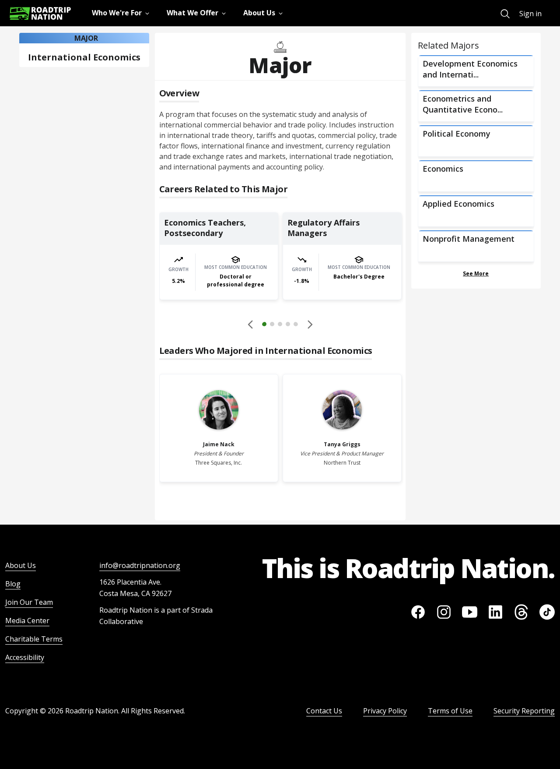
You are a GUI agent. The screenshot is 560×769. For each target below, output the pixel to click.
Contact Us (324, 711)
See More (476, 273)
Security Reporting (524, 711)
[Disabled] (250, 324)
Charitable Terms (34, 639)
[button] (280, 325)
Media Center (27, 620)
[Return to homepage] (40, 13)
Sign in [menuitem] (530, 13)
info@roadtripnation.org (139, 565)
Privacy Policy (385, 711)
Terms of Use (450, 711)
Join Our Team (29, 602)
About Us (20, 565)
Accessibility (24, 657)
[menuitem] (505, 13)
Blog (13, 584)
